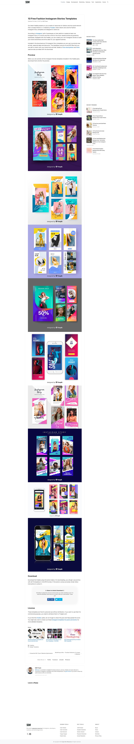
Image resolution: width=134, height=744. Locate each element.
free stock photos (68, 47)
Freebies (63, 2)
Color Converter (63, 729)
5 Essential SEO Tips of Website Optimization (41, 653)
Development (74, 2)
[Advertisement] (67, 9)
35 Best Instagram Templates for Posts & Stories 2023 (35, 640)
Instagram (39, 33)
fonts (78, 47)
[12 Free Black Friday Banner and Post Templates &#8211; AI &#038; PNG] (54, 633)
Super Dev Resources (67, 741)
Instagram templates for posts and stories (64, 620)
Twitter (49, 659)
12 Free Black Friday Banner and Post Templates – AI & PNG (53, 640)
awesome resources (37, 728)
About (96, 727)
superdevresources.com (41, 675)
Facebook (55, 659)
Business (88, 2)
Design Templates (34, 647)
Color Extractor (63, 731)
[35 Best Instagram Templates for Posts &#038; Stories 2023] (36, 633)
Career (104, 2)
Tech (92, 2)
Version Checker (80, 731)
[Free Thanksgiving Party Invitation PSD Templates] (72, 633)
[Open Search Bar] (108, 2)
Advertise (97, 733)
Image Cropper (63, 733)
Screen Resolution (81, 735)
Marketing (81, 2)
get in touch (68, 671)
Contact (97, 731)
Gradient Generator (81, 729)
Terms (96, 729)
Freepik (52, 27)
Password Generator (81, 733)
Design (68, 2)
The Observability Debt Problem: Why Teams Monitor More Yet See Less (100, 41)
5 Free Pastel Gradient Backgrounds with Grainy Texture (99, 150)
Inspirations (98, 2)
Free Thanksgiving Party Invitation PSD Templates (72, 640)
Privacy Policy (98, 735)
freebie (39, 618)
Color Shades (63, 727)
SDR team (37, 669)
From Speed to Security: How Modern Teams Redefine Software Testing (99, 75)
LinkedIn (61, 659)
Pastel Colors (63, 735)
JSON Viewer (80, 727)
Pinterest (67, 659)
